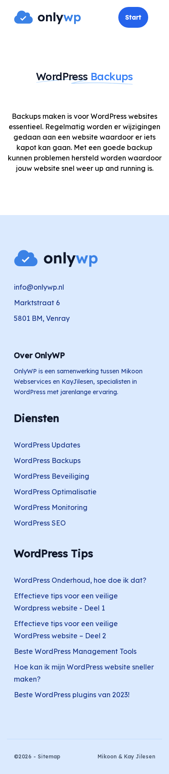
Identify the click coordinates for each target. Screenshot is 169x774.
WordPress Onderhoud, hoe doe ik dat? (80, 580)
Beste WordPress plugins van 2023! (72, 694)
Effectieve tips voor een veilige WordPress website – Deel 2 (66, 629)
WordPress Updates (47, 445)
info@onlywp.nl (39, 287)
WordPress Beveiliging (51, 476)
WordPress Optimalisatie (55, 491)
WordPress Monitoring (51, 507)
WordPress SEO (40, 523)
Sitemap (49, 756)
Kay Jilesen (139, 756)
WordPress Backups (47, 460)
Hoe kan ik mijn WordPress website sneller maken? (84, 673)
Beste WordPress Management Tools (75, 651)
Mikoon (107, 756)
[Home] (47, 17)
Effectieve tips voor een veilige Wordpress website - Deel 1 (66, 601)
